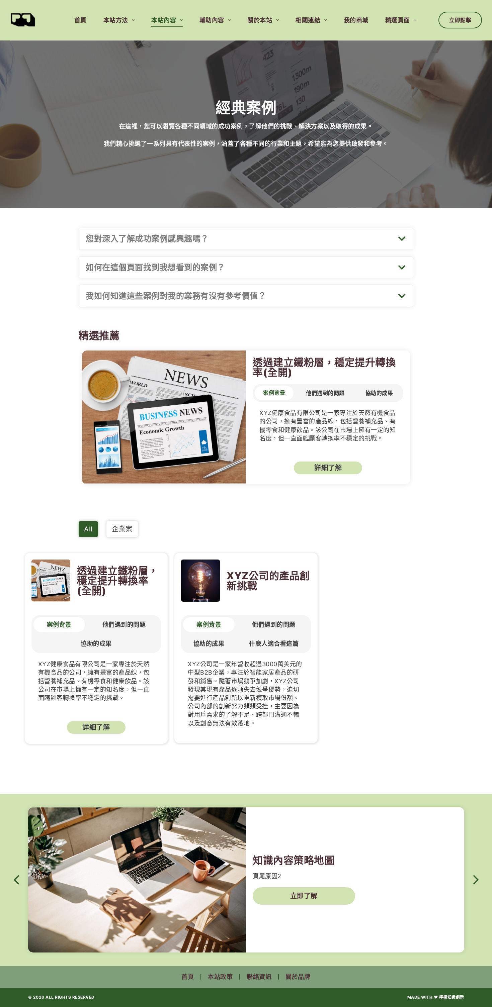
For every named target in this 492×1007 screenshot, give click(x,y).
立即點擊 (460, 20)
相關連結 (308, 20)
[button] (246, 238)
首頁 (80, 20)
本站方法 (115, 20)
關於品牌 (297, 976)
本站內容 (163, 20)
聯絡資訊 (259, 976)
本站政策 (220, 976)
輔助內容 (211, 20)
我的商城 (356, 20)
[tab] (274, 393)
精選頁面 (397, 20)
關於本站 (259, 20)
